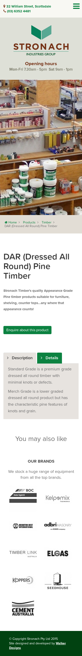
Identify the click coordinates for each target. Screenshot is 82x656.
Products (29, 222)
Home (12, 222)
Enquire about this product (27, 330)
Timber (46, 222)
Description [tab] (20, 357)
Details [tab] (50, 357)
